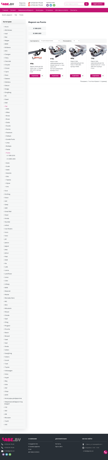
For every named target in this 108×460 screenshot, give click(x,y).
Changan (7, 54)
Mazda (7, 294)
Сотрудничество (33, 444)
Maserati (7, 291)
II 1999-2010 (11, 155)
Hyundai (7, 222)
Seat (6, 343)
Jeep (6, 249)
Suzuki (7, 360)
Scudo (8, 166)
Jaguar (7, 246)
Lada (6, 267)
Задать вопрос (97, 4)
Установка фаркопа (34, 446)
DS (5, 96)
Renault (7, 336)
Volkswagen (8, 371)
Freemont (9, 133)
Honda (7, 218)
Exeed (6, 99)
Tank (6, 364)
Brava (8, 116)
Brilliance (8, 47)
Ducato (8, 126)
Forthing (7, 194)
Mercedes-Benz (10, 298)
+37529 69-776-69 (36, 3)
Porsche (7, 329)
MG (6, 301)
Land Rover (8, 274)
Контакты (73, 10)
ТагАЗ (7, 421)
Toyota (7, 367)
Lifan (6, 281)
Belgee (7, 40)
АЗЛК (6, 395)
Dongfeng (8, 92)
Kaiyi (6, 256)
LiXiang (7, 284)
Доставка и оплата (61, 10)
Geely (6, 204)
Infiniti (7, 225)
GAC (6, 201)
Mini (6, 305)
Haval (6, 215)
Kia (6, 263)
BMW (6, 44)
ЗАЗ (6, 411)
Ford (6, 191)
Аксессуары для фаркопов (13, 398)
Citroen (7, 68)
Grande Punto (10, 139)
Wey (6, 381)
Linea (7, 143)
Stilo (7, 176)
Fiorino (8, 129)
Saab (6, 339)
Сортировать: (34, 41)
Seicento (8, 173)
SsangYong (8, 353)
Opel (6, 319)
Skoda (7, 346)
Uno (7, 187)
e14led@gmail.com (9, 451)
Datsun (7, 85)
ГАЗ (6, 407)
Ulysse (8, 183)
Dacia (6, 75)
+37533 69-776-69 (36, 5)
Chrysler (7, 65)
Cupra (7, 72)
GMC (6, 208)
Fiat (16, 15)
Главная (5, 10)
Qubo (8, 163)
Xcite (6, 384)
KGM (6, 260)
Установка (49, 10)
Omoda (7, 315)
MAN (6, 288)
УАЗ (6, 424)
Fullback (8, 136)
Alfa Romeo (8, 30)
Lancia (7, 270)
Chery (6, 58)
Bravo (8, 119)
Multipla (8, 146)
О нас (29, 449)
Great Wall (8, 211)
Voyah (7, 377)
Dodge (7, 89)
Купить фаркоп (7, 15)
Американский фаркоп (25, 10)
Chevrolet (8, 61)
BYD (6, 51)
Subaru (7, 357)
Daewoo (7, 78)
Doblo (8, 122)
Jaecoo (7, 243)
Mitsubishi (8, 308)
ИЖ (6, 414)
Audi (6, 34)
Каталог (13, 10)
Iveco (6, 236)
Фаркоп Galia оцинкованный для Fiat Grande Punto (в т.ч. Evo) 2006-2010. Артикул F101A (98, 64)
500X (7, 109)
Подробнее (35, 75)
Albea (8, 112)
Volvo (6, 374)
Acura (6, 27)
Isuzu (6, 232)
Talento (8, 180)
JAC (6, 239)
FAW (6, 103)
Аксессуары (39, 10)
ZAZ (6, 388)
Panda (8, 149)
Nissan (7, 312)
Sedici (8, 170)
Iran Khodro (8, 229)
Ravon (7, 333)
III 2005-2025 (11, 159)
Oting (6, 322)
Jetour (7, 253)
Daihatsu (7, 82)
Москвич (8, 418)
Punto (8, 153)
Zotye (6, 391)
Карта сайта (58, 446)
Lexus (6, 277)
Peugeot (7, 326)
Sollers (7, 350)
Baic (6, 37)
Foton (6, 198)
